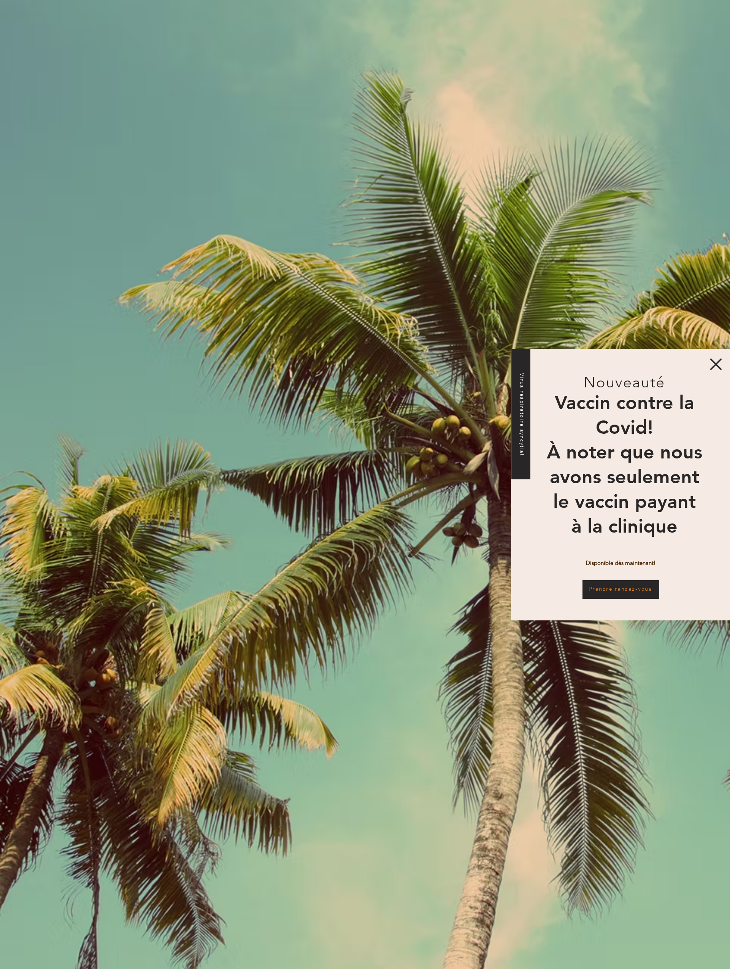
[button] (716, 364)
